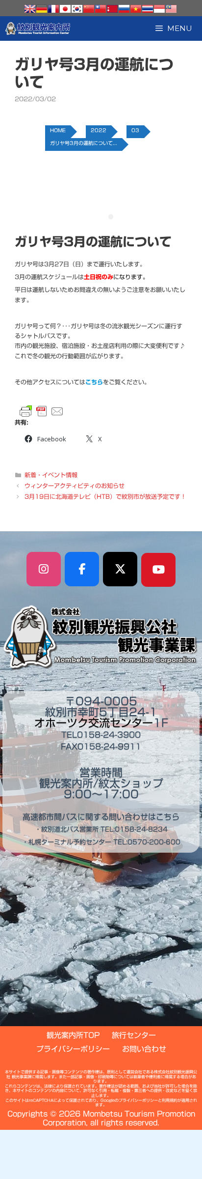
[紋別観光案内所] (38, 28)
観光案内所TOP (73, 1035)
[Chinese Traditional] (100, 9)
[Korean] (77, 9)
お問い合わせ (144, 1049)
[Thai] (147, 9)
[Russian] (124, 9)
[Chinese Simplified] (88, 9)
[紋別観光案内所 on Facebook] (82, 569)
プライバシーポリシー (73, 1049)
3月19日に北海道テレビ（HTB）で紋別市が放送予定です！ (105, 496)
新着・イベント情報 (51, 475)
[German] (41, 9)
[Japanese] (65, 9)
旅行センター (134, 1035)
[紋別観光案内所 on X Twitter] (120, 569)
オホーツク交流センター (93, 723)
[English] (30, 9)
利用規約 (169, 1100)
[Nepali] (112, 9)
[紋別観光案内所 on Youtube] (158, 570)
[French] (53, 9)
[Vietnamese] (135, 9)
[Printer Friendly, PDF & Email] (42, 411)
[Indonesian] (159, 9)
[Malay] (171, 9)
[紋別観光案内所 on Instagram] (43, 569)
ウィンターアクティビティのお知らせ (75, 486)
